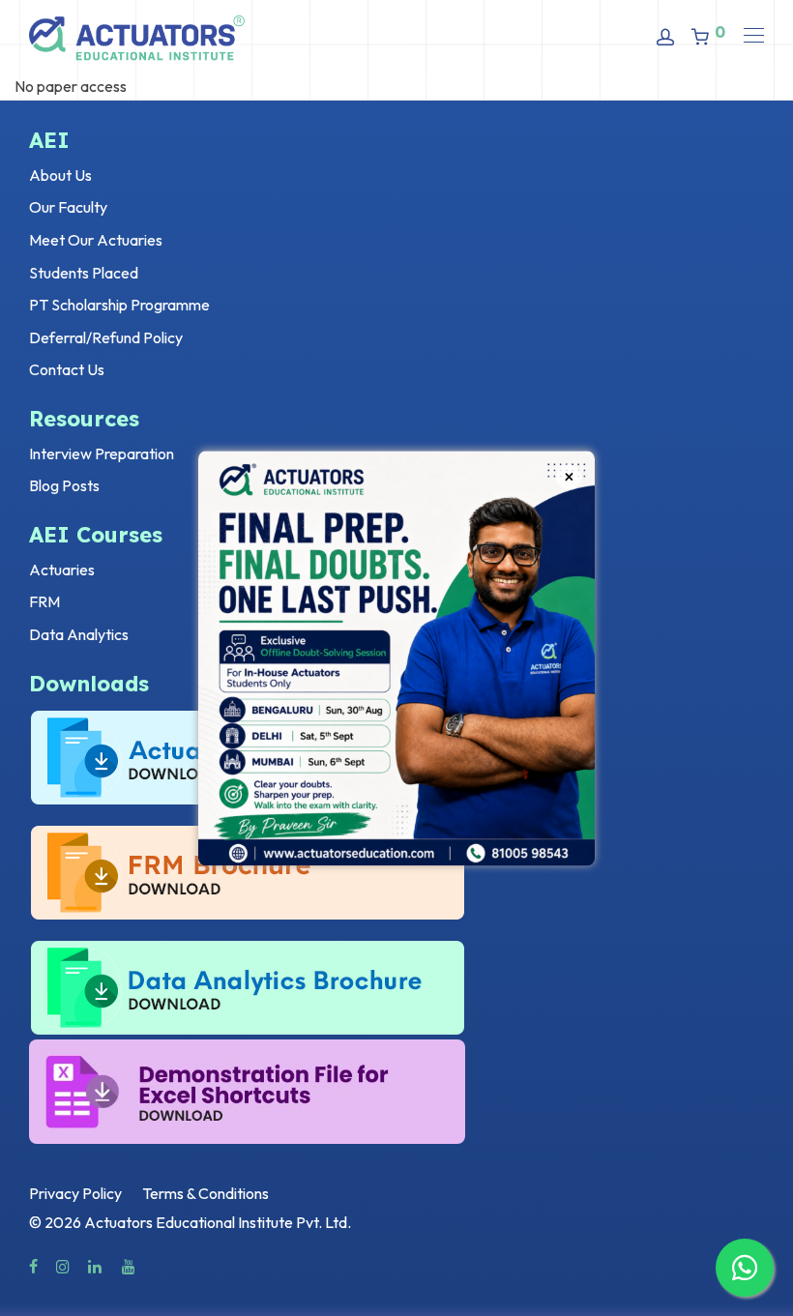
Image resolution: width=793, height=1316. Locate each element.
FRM (44, 601)
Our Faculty (68, 207)
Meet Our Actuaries (95, 239)
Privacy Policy (75, 1193)
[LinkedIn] (95, 1264)
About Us (60, 175)
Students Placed (83, 272)
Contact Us (66, 369)
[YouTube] (129, 1264)
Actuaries (62, 569)
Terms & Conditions (205, 1193)
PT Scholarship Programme (119, 304)
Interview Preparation (101, 453)
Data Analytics (79, 634)
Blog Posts (64, 485)
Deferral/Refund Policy (106, 337)
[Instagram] (63, 1264)
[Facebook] (33, 1264)
